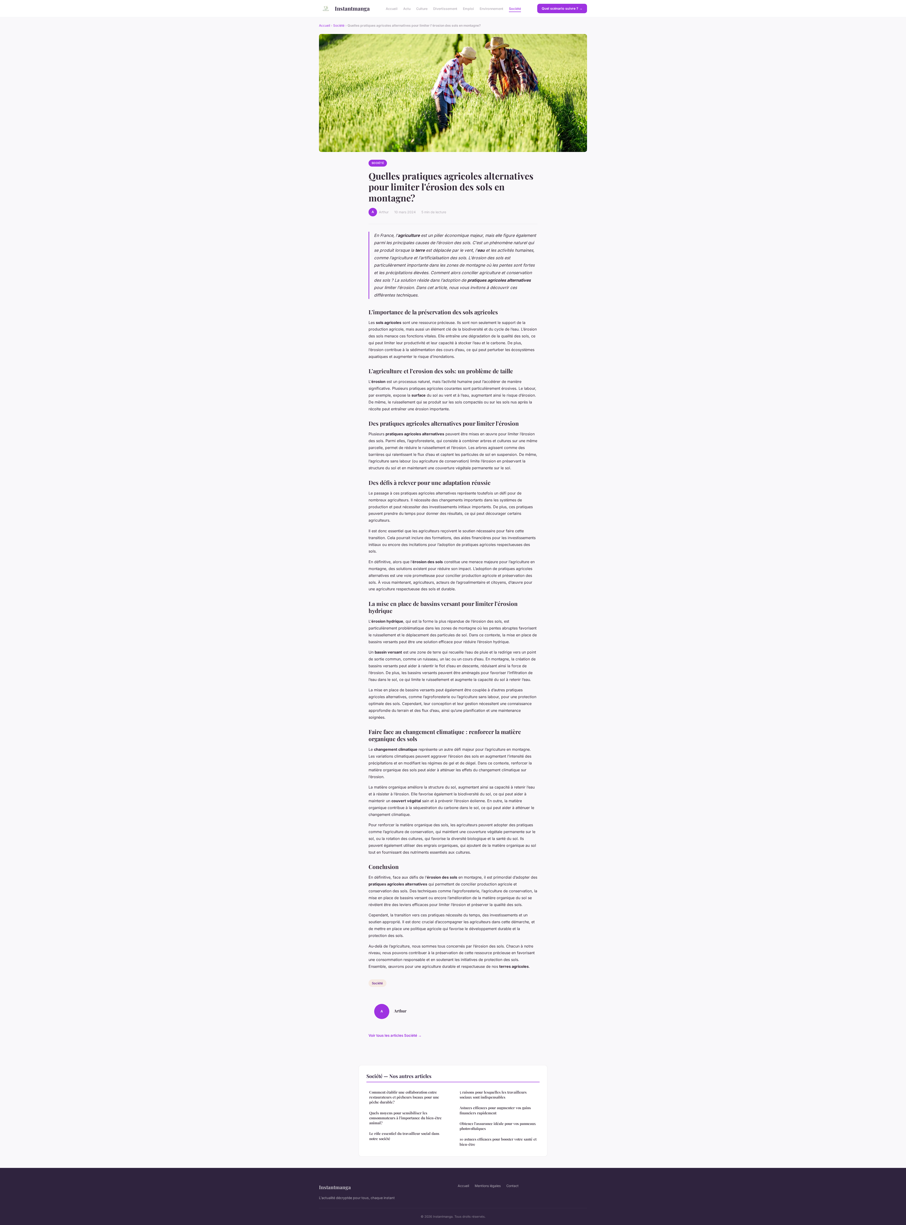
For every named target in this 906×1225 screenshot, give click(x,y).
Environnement (491, 8)
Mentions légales (488, 1186)
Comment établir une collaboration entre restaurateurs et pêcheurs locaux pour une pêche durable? (404, 1097)
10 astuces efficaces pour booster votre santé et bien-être (498, 1141)
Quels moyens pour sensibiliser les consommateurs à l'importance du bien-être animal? (405, 1118)
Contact (512, 1186)
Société (515, 8)
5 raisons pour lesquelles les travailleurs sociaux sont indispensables (493, 1094)
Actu (407, 8)
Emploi (468, 8)
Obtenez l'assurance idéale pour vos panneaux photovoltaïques (498, 1126)
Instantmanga (352, 8)
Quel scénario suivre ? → (562, 8)
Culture (422, 8)
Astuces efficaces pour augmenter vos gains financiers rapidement (495, 1110)
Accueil (392, 8)
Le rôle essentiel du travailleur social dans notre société (404, 1136)
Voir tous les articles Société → (395, 1035)
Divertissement (445, 8)
